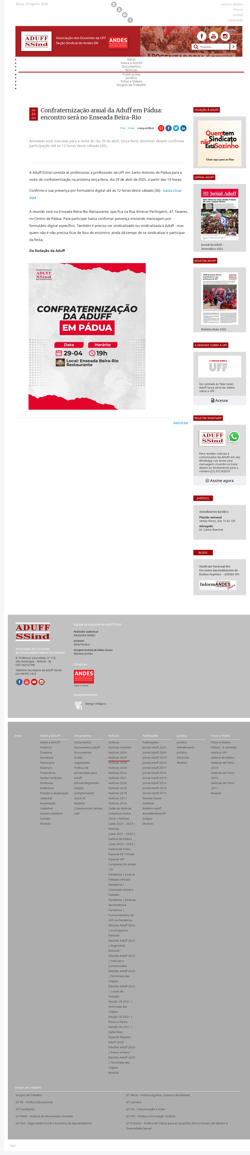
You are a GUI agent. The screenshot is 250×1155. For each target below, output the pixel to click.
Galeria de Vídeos (222, 757)
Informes (183, 757)
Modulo (45, 823)
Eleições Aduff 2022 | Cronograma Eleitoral (121, 930)
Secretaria (46, 757)
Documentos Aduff (87, 747)
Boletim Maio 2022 (213, 329)
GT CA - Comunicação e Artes (145, 1109)
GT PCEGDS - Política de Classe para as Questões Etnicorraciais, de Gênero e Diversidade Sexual (177, 1125)
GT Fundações (25, 1109)
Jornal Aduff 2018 (154, 762)
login (13, 1145)
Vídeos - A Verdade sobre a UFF (223, 749)
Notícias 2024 (117, 762)
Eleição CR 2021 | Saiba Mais (120, 1029)
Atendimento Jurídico (185, 749)
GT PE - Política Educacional (34, 1102)
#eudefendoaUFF (154, 813)
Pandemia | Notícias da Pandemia (122, 902)
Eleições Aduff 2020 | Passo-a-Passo (121, 1049)
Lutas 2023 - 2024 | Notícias (121, 826)
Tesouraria (47, 762)
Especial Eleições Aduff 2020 (119, 1039)
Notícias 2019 (117, 788)
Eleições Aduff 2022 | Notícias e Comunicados (121, 961)
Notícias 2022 (117, 773)
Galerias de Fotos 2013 (222, 775)
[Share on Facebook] (168, 128)
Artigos (147, 818)
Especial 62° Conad (121, 854)
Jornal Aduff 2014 (154, 788)
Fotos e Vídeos (220, 735)
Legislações (82, 762)
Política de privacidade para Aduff (85, 773)
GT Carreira (133, 1102)
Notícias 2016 (117, 803)
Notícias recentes (119, 747)
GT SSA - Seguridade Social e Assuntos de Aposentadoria (54, 1123)
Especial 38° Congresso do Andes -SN (122, 864)
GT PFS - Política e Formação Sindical (150, 1116)
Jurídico (182, 735)
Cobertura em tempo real (88, 810)
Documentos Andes (82, 754)
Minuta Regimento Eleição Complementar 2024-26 (86, 790)
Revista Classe (152, 798)
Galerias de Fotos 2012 (222, 785)
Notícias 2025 (117, 757)
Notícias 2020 (117, 783)
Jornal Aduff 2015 (154, 778)
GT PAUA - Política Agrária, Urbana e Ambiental (158, 1095)
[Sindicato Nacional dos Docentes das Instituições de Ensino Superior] (84, 676)
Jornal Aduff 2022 (154, 747)
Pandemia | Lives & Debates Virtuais (121, 876)
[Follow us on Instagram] (225, 36)
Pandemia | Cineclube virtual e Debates (120, 890)
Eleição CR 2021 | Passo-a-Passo (120, 1019)
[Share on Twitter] (176, 128)
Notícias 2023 (117, 768)
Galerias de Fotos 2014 (222, 765)
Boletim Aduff (152, 808)
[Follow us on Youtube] (213, 36)
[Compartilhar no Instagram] (161, 128)
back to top (181, 422)
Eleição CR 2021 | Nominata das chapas (120, 1006)
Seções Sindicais (51, 778)
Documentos (82, 735)
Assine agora (221, 480)
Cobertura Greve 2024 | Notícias (119, 815)
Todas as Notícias (119, 808)
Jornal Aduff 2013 (154, 793)
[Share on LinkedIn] (183, 128)
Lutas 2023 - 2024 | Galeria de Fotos (121, 846)
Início (18, 735)
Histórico (46, 747)
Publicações (150, 735)
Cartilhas (148, 803)
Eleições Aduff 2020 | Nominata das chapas (121, 1062)
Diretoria (46, 752)
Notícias (113, 735)
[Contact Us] (34, 682)
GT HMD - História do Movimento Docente (44, 1116)
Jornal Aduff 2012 (154, 783)
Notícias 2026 (117, 752)
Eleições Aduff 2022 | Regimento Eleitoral (121, 945)
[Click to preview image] (87, 336)
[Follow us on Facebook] (201, 36)
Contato (45, 818)
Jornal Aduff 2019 (154, 757)
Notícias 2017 (117, 798)
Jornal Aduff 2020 (154, 752)
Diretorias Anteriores (47, 785)
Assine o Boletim (51, 813)
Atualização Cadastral (47, 805)
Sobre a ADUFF (50, 735)
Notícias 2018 (117, 793)
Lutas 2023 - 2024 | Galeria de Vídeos (121, 836)
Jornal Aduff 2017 (154, 768)
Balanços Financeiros (47, 770)
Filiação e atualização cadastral (54, 795)
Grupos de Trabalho (28, 1087)
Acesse (221, 400)
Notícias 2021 (117, 778)
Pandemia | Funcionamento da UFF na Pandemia (121, 915)
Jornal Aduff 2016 (154, 773)
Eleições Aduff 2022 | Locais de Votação (121, 991)
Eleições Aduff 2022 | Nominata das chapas (121, 976)
